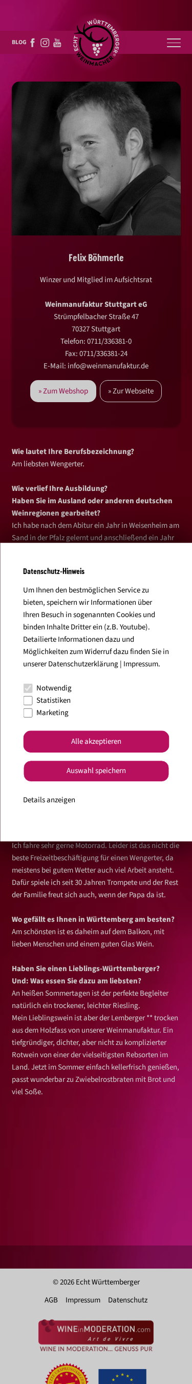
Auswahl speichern (96, 771)
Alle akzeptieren (96, 741)
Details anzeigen (49, 800)
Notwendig (54, 688)
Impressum (140, 664)
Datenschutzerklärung (83, 664)
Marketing (52, 712)
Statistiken (53, 700)
